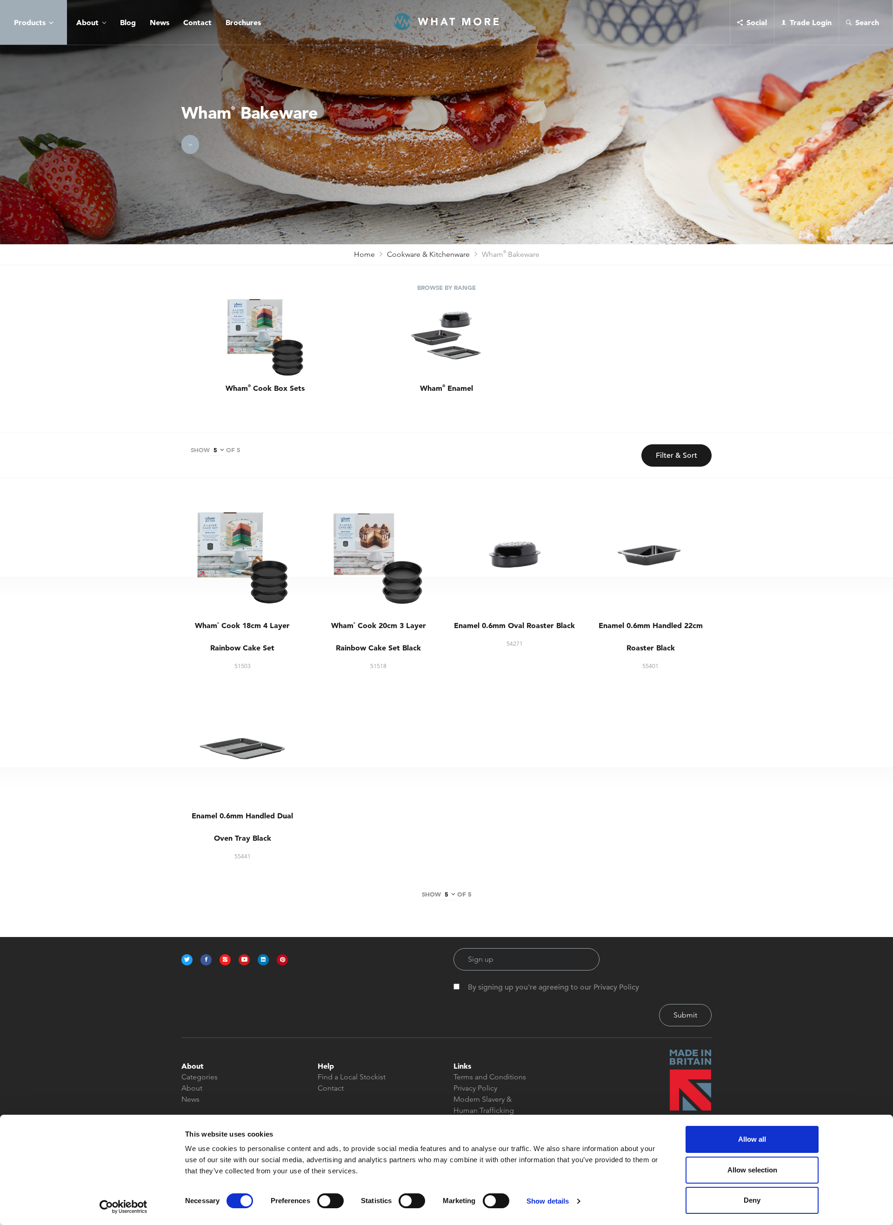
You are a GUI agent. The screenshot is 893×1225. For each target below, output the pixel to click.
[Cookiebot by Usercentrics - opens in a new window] (123, 1207)
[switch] (330, 1200)
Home (364, 254)
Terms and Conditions (489, 1076)
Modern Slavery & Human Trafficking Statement (483, 1110)
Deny (752, 1200)
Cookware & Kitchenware (428, 254)
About (87, 22)
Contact (197, 22)
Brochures (243, 22)
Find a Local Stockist (352, 1076)
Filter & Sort (676, 455)
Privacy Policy (475, 1088)
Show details (547, 1201)
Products (30, 22)
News (159, 22)
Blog (128, 22)
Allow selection (752, 1170)
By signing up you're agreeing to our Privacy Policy (553, 987)
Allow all (752, 1139)
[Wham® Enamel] (446, 338)
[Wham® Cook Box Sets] (265, 338)
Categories (199, 1076)
